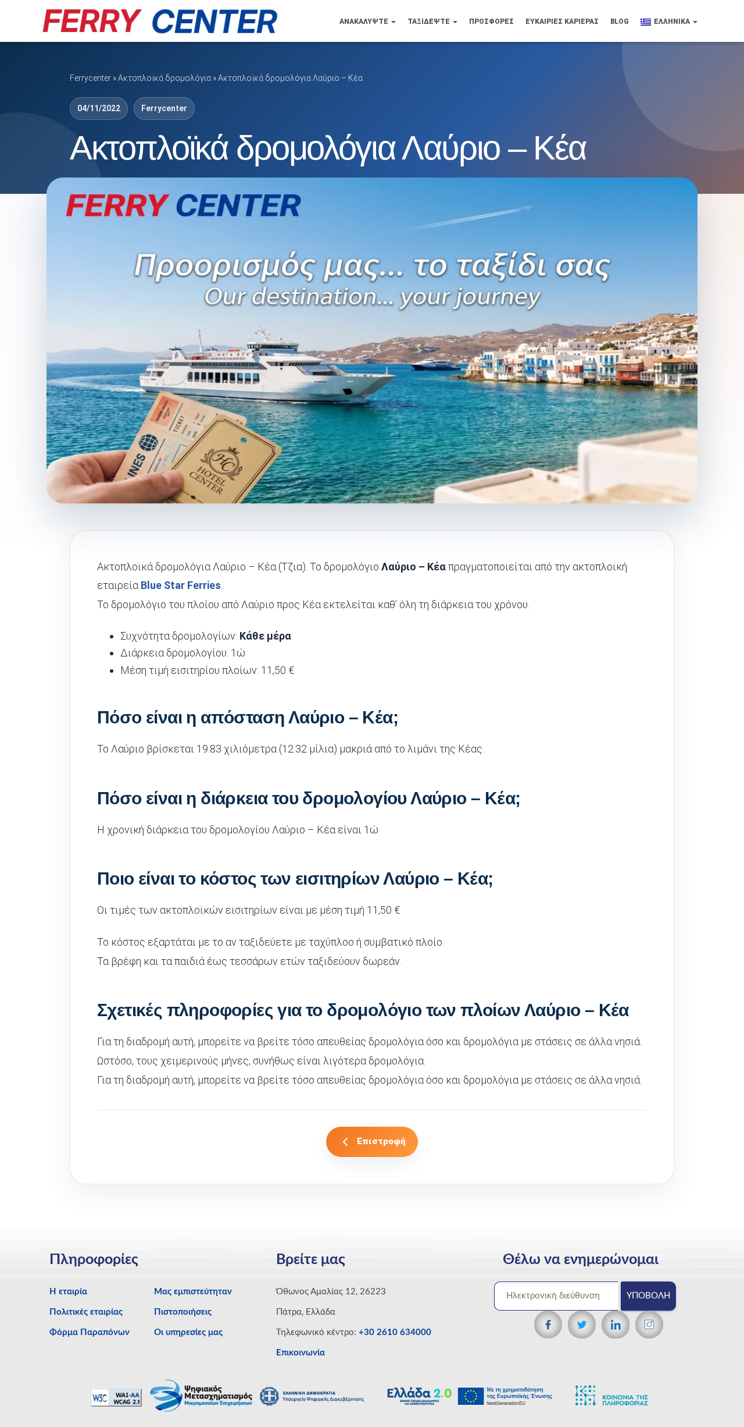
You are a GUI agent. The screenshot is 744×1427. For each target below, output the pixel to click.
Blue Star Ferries (181, 585)
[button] (393, 21)
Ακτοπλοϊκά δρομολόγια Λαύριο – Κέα (290, 78)
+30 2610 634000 (395, 1332)
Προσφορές (491, 21)
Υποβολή (648, 1295)
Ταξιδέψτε (429, 21)
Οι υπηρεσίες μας (188, 1332)
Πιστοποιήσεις (183, 1312)
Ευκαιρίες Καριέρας (562, 21)
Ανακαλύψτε (364, 21)
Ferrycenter (90, 78)
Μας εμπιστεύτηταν (193, 1291)
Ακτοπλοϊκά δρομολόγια (164, 78)
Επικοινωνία (300, 1352)
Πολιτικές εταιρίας (86, 1312)
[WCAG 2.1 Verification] (117, 1397)
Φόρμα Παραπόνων (89, 1332)
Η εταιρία (68, 1291)
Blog (619, 21)
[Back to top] (715, 1395)
